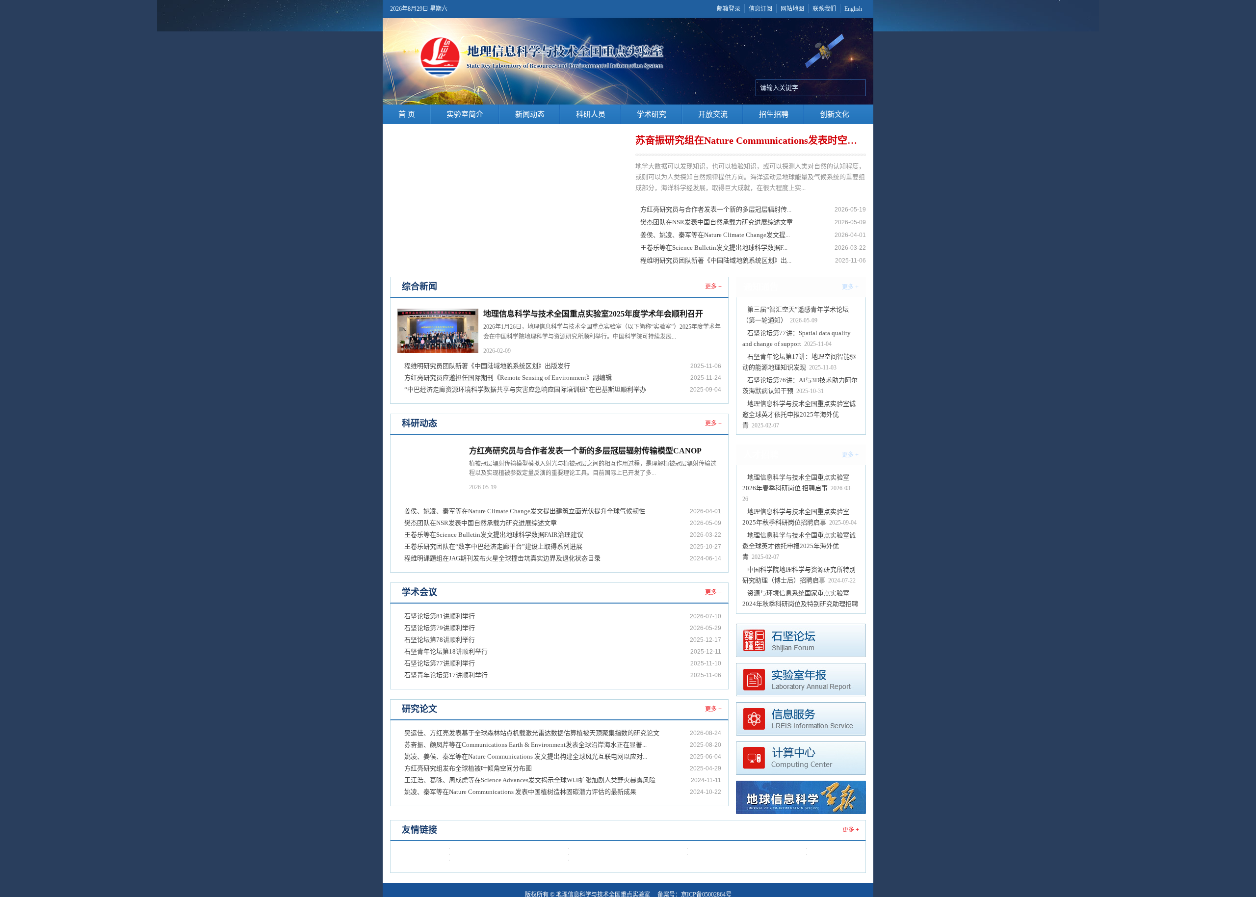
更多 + (713, 286)
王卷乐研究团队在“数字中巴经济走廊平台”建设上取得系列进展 (493, 546)
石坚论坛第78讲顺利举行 (439, 639)
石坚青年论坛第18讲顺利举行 (446, 651)
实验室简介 (464, 114)
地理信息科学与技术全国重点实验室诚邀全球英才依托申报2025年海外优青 (799, 414)
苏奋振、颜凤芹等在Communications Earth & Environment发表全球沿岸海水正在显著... (525, 744)
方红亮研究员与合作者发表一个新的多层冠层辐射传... (715, 209)
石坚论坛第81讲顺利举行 (439, 616)
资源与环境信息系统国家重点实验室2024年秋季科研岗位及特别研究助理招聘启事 (800, 603)
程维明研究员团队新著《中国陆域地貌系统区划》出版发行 (487, 365)
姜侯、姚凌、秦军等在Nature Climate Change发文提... (715, 234)
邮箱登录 (728, 8)
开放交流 (713, 114)
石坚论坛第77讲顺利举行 (439, 663)
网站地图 (792, 8)
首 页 (406, 114)
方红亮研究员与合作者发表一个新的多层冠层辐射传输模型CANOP (585, 451)
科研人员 (590, 114)
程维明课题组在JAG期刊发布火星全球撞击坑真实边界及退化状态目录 (502, 558)
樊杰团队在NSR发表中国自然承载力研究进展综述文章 (716, 222)
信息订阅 (760, 8)
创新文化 (834, 114)
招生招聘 (773, 114)
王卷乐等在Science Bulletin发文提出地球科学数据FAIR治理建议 (493, 534)
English (853, 8)
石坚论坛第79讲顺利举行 (439, 628)
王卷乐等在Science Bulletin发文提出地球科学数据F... (713, 247)
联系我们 (824, 8)
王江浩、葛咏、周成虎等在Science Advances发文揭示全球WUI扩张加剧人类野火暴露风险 (529, 780)
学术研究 (651, 114)
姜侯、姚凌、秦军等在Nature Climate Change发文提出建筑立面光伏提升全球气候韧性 (524, 511)
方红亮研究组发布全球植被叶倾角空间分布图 (468, 768)
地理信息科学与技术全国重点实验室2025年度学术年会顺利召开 (593, 314)
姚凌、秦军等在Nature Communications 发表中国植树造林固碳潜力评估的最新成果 (520, 791)
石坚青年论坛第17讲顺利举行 (446, 675)
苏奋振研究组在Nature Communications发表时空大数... (749, 140)
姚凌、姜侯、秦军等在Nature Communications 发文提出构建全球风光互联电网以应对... (525, 756)
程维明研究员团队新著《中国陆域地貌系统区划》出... (715, 260)
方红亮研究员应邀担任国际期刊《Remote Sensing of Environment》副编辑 (508, 377)
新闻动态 (530, 114)
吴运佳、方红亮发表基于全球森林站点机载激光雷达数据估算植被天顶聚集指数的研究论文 (531, 733)
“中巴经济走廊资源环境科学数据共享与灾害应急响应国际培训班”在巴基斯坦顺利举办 (525, 389)
